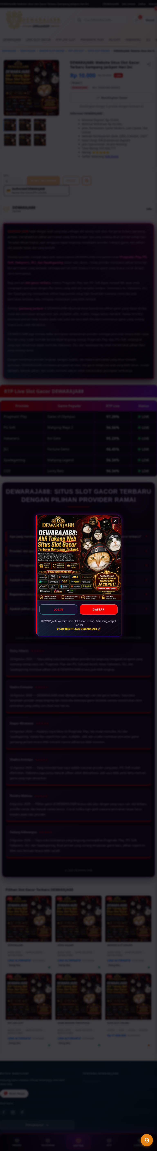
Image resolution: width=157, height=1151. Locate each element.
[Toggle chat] (147, 1140)
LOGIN (58, 609)
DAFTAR (98, 609)
